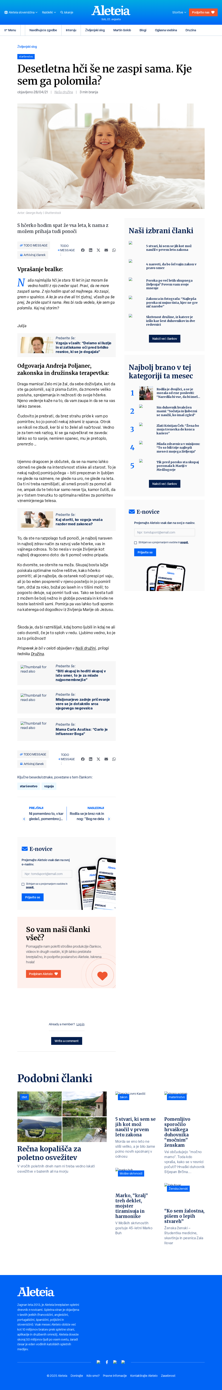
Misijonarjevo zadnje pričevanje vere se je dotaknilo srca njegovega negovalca (83, 703)
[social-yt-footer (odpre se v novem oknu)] (99, 1362)
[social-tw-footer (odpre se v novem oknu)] (115, 1362)
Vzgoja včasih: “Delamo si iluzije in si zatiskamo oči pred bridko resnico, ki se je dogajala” (84, 347)
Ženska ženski (178, 1189)
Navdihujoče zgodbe (43, 30)
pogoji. (30, 887)
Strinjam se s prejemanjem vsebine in (46, 885)
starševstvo (28, 786)
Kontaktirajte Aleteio (144, 1376)
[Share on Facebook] (83, 250)
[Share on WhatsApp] (114, 250)
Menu (12, 30)
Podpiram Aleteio (41, 974)
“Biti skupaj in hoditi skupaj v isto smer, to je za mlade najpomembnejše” (81, 675)
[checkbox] (23, 884)
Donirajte (77, 1376)
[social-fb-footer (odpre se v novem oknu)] (107, 1362)
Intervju (71, 30)
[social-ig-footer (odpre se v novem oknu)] (123, 1362)
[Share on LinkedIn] (90, 250)
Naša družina (63, 92)
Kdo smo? (93, 1376)
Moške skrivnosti (131, 1173)
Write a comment (67, 1041)
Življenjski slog (95, 30)
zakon (123, 1097)
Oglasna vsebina (166, 30)
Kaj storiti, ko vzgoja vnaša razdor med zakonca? (79, 521)
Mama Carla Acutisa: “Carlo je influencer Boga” (82, 731)
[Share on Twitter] (98, 250)
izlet (24, 1097)
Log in (81, 1024)
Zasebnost (168, 1376)
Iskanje (68, 12)
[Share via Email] (106, 250)
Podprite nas (200, 12)
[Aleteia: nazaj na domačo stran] (111, 10)
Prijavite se (32, 897)
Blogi (143, 30)
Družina (191, 30)
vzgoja (49, 786)
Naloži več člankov (164, 338)
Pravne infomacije (115, 1376)
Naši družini (85, 648)
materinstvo (177, 1097)
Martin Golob (122, 30)
